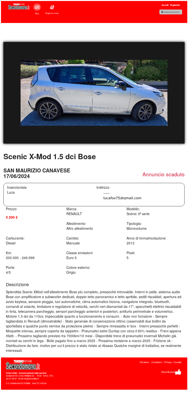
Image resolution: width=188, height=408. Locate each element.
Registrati (175, 5)
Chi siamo (144, 362)
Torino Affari (11, 373)
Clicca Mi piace (168, 372)
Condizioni (157, 362)
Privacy (168, 362)
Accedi (165, 5)
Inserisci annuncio (171, 12)
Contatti (177, 362)
